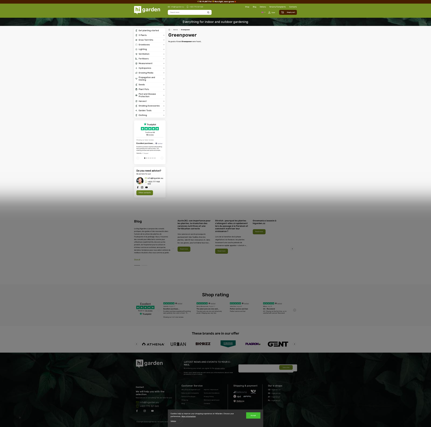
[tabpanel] (195, 235)
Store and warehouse (212, 400)
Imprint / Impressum (211, 389)
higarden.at (276, 397)
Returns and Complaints (190, 393)
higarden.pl (276, 400)
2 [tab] (144, 265)
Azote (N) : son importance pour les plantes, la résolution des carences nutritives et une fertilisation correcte (194, 224)
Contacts (293, 7)
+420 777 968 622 (154, 183)
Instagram (145, 411)
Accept (253, 415)
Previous (173, 249)
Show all (137, 260)
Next (292, 249)
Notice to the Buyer (188, 396)
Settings (173, 421)
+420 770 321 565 (149, 406)
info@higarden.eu (155, 178)
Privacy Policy (209, 396)
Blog (254, 7)
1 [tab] (137, 265)
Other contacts (145, 193)
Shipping (184, 400)
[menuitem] (149, 30)
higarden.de (276, 393)
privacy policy (220, 368)
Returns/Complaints (277, 7)
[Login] (271, 12)
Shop (247, 7)
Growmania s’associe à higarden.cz (264, 222)
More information (188, 416)
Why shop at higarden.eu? (190, 389)
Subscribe (286, 367)
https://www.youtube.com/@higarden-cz (153, 411)
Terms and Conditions (212, 393)
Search (208, 12)
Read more (184, 249)
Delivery (263, 7)
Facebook (137, 411)
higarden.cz (276, 390)
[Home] (169, 29)
